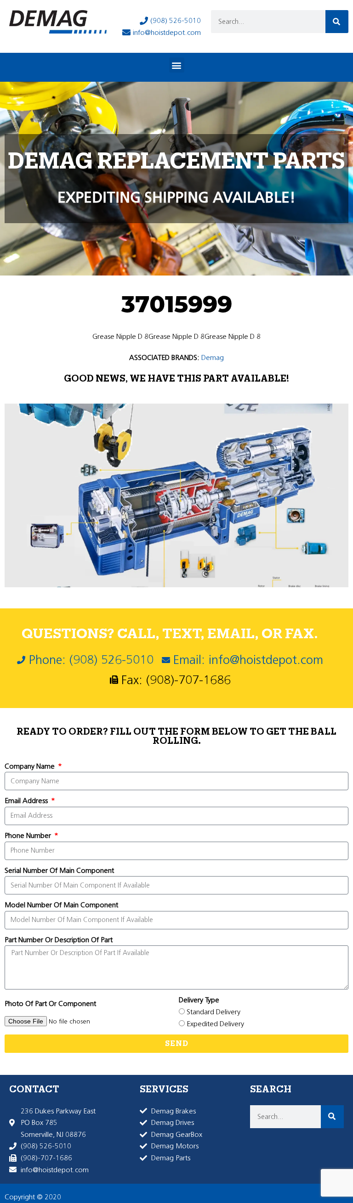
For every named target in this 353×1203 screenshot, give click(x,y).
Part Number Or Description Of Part (59, 939)
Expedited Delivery (215, 1023)
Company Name (31, 766)
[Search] (336, 21)
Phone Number (29, 835)
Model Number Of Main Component (61, 904)
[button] (176, 65)
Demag (212, 357)
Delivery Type (199, 999)
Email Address (27, 800)
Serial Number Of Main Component (59, 870)
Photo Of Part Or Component (50, 1003)
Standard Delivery (213, 1011)
